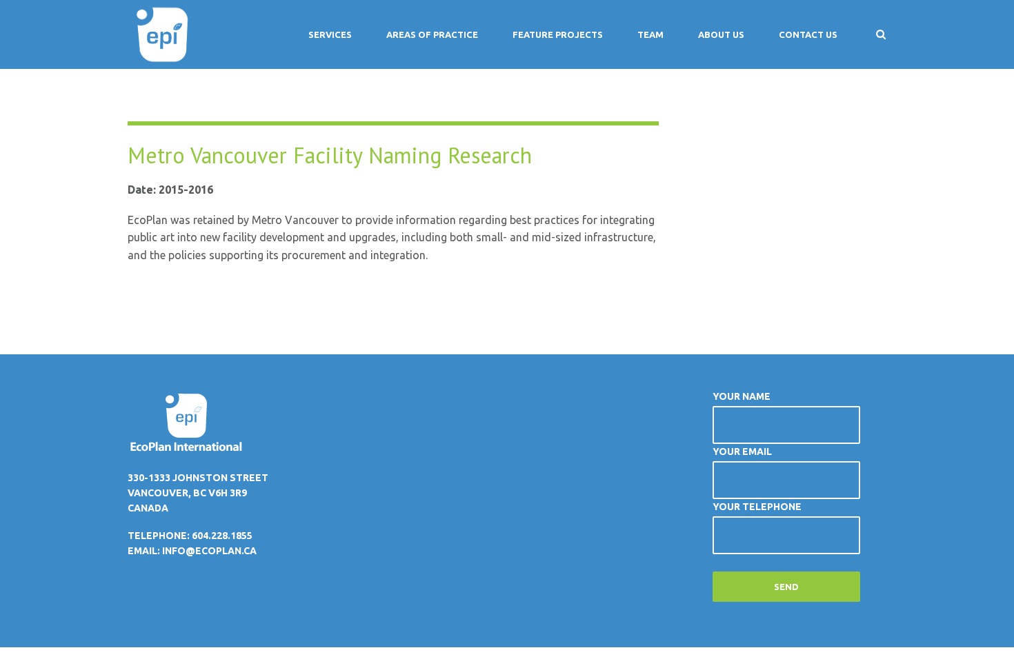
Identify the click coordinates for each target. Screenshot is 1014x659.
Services (330, 34)
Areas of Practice (432, 34)
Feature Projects (558, 34)
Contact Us (808, 34)
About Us (721, 34)
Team (650, 34)
